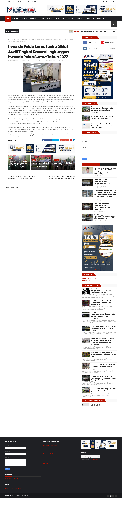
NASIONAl (100, 19)
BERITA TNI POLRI (67, 19)
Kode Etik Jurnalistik (11, 478)
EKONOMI (24, 19)
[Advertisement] (96, 420)
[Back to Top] (116, 496)
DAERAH (15, 19)
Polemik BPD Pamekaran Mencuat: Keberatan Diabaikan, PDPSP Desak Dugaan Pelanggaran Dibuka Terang (105, 171)
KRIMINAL (33, 19)
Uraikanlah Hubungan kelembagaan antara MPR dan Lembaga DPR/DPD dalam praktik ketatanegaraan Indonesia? (102, 109)
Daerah (14, 39)
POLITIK (41, 19)
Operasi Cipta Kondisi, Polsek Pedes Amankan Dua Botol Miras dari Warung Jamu (103, 354)
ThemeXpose (24, 496)
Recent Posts (90, 165)
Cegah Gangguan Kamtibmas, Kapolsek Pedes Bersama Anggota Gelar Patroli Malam (105, 216)
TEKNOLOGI (90, 19)
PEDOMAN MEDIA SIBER (50, 445)
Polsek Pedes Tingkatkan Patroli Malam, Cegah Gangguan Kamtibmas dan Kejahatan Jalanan (103, 378)
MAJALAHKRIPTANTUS (23, 39)
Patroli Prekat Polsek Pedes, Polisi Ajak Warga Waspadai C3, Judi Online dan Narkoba (103, 390)
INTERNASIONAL (12, 24)
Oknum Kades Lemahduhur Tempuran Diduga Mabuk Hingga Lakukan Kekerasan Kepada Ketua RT (103, 291)
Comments (108, 165)
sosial (11, 158)
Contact (19, 1)
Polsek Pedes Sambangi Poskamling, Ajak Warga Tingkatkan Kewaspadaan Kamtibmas (102, 182)
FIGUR (57, 19)
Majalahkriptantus (89, 278)
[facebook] (103, 1)
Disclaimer (27, 1)
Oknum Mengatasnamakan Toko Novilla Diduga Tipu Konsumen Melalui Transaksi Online (103, 126)
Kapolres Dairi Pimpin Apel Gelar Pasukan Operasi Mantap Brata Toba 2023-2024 (42, 165)
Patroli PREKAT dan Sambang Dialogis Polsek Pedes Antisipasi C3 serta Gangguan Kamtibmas (103, 366)
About (14, 1)
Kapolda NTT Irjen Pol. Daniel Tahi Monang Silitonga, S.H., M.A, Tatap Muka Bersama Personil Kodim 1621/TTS (18, 164)
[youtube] (109, 1)
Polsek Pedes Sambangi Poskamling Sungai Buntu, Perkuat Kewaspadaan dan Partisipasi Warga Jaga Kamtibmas (103, 315)
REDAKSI (45, 464)
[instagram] (114, 1)
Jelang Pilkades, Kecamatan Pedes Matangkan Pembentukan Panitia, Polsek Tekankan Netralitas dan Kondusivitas (102, 341)
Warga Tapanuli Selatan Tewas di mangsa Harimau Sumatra (102, 117)
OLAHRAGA (79, 19)
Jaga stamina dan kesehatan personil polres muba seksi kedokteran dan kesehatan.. (63, 165)
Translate (96, 459)
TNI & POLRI (33, 39)
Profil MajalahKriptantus (13, 488)
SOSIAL (49, 19)
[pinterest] (111, 1)
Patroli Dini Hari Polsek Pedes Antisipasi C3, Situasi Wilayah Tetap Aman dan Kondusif (103, 328)
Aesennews (86, 281)
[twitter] (106, 1)
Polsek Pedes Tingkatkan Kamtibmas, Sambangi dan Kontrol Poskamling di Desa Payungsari (103, 303)
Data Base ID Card (49, 454)
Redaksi (34, 1)
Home (8, 1)
